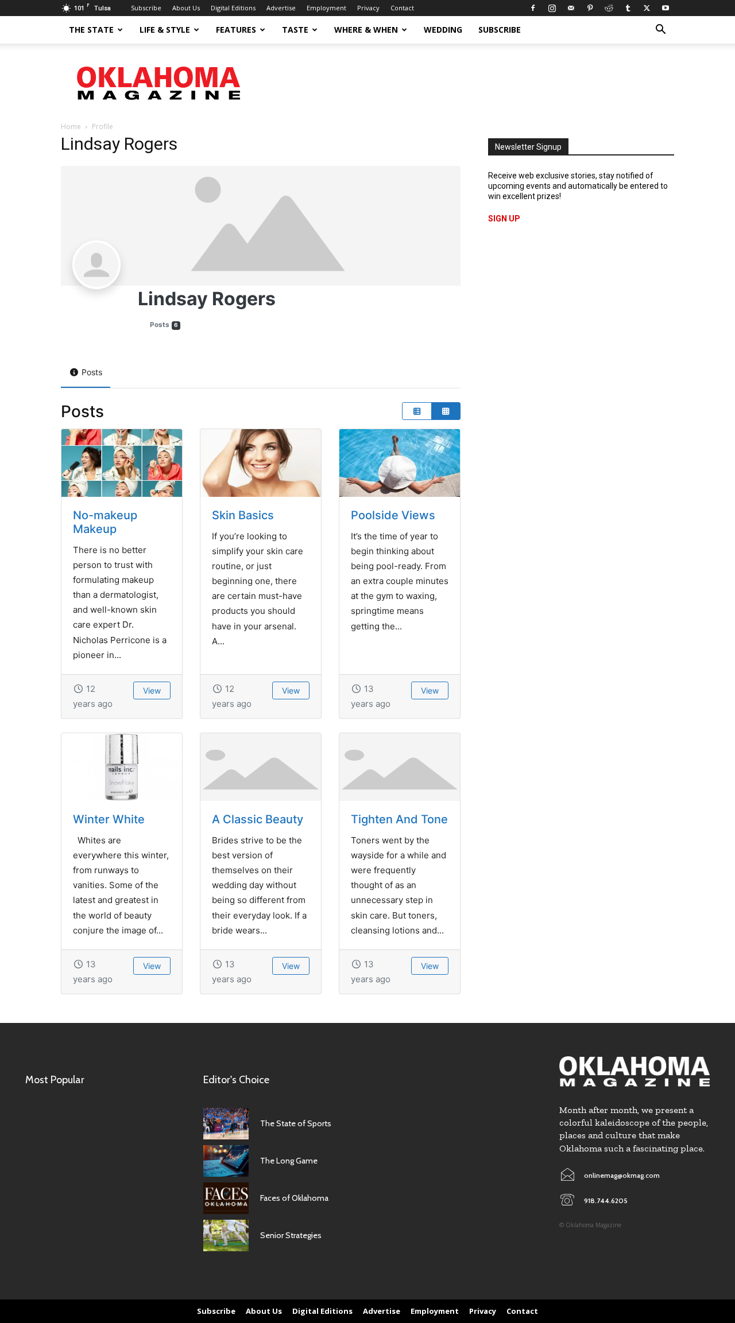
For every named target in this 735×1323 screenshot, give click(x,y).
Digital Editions (233, 7)
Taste (295, 29)
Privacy (368, 7)
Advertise (281, 7)
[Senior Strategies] (226, 1235)
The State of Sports (295, 1123)
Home (71, 126)
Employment (326, 7)
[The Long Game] (226, 1161)
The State (91, 29)
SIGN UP (504, 218)
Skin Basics (243, 515)
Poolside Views (393, 515)
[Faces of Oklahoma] (226, 1198)
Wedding (443, 29)
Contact (402, 7)
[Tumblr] (627, 8)
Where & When (366, 29)
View (152, 690)
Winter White (109, 819)
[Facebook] (532, 8)
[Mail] (570, 8)
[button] (660, 30)
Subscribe (146, 7)
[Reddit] (608, 8)
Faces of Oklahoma (294, 1198)
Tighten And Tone (399, 819)
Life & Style (165, 29)
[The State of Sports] (226, 1123)
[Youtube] (665, 8)
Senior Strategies (291, 1235)
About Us (186, 7)
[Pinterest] (589, 8)
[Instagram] (551, 8)
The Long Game (289, 1160)
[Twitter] (646, 8)
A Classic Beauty (257, 819)
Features (236, 29)
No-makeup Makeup (105, 522)
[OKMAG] (634, 1071)
